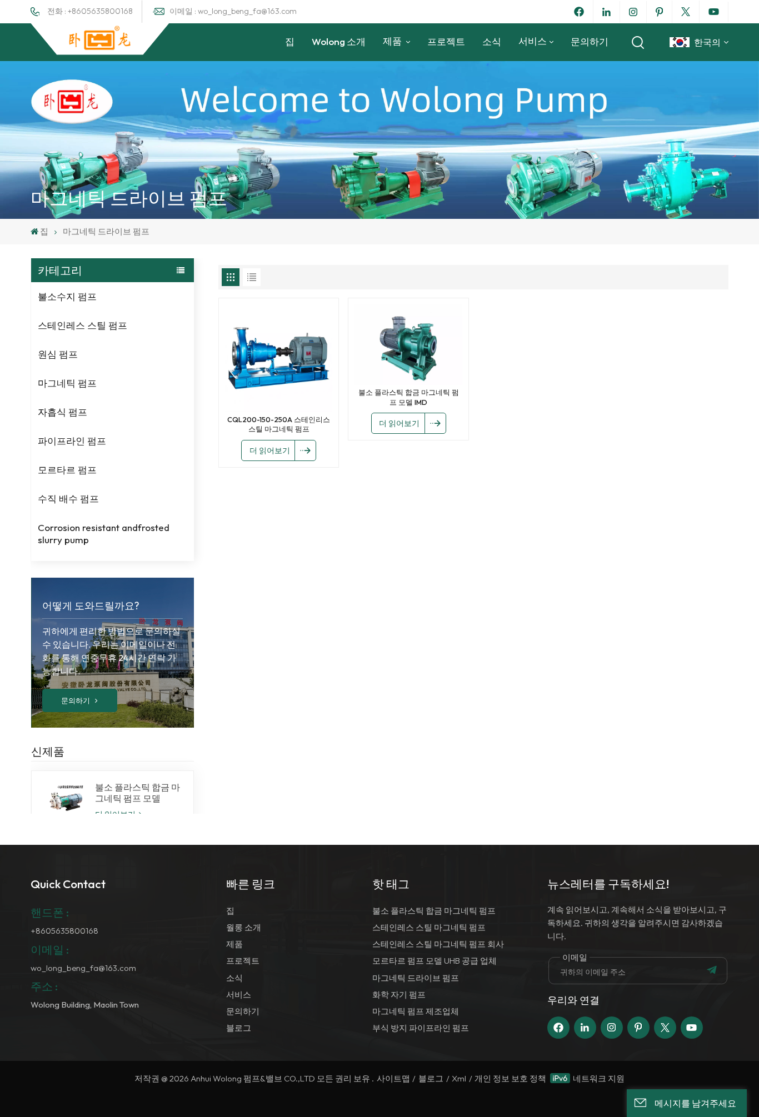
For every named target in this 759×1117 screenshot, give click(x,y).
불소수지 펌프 (67, 296)
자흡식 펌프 (62, 412)
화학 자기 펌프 (399, 994)
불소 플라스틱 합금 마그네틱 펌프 (434, 910)
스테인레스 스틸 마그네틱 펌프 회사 (438, 944)
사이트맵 (393, 1078)
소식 (491, 41)
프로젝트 (446, 41)
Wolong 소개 (339, 41)
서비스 (532, 41)
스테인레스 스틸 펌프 (82, 325)
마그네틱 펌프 (67, 383)
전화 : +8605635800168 (90, 11)
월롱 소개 (243, 927)
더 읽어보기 (269, 450)
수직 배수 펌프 (68, 498)
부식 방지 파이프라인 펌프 (420, 1028)
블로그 (238, 1028)
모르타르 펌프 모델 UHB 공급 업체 (434, 960)
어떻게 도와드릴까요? (90, 605)
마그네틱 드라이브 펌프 (415, 978)
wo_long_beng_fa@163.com (83, 968)
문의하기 (589, 41)
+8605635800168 (64, 930)
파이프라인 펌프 (72, 441)
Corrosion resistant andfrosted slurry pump (103, 533)
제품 (393, 41)
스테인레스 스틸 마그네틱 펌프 (429, 927)
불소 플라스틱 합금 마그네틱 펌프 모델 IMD (408, 397)
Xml (459, 1078)
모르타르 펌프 (67, 469)
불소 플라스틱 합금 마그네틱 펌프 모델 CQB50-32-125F (137, 793)
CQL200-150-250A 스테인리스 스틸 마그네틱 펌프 (278, 424)
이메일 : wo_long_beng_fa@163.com (233, 11)
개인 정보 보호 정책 (510, 1078)
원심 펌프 (58, 354)
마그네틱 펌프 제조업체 (415, 1011)
